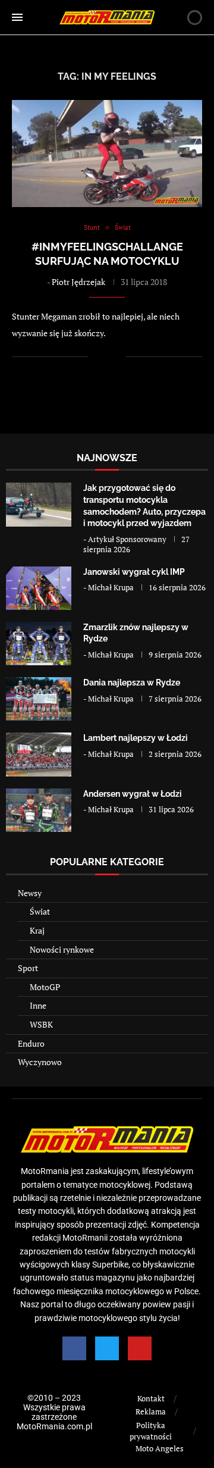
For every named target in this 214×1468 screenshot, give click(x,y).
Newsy (30, 893)
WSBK (41, 1024)
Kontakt (151, 1398)
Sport (28, 968)
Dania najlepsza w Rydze (131, 682)
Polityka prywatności (151, 1431)
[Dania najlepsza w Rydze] (38, 699)
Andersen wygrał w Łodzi (132, 794)
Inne (38, 1005)
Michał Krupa (111, 587)
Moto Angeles (160, 1448)
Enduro (31, 1043)
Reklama (151, 1411)
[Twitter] (107, 1348)
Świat (40, 911)
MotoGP (45, 987)
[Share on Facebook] (105, 356)
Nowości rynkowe (62, 949)
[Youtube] (140, 1348)
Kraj (37, 930)
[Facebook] (74, 1348)
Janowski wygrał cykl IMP (134, 572)
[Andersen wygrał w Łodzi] (38, 810)
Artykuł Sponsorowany (127, 539)
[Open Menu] (17, 17)
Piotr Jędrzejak (78, 281)
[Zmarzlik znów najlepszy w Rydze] (38, 643)
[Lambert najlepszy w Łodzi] (38, 754)
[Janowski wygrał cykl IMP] (38, 588)
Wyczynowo (40, 1062)
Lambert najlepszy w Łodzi (135, 738)
